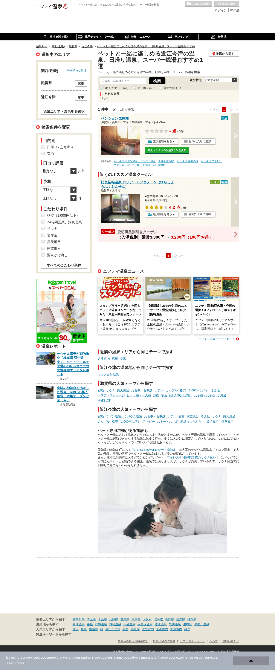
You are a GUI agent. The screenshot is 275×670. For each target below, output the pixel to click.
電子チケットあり (117, 88)
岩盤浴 (52, 235)
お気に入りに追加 (200, 141)
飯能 (125, 629)
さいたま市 (112, 629)
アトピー (149, 421)
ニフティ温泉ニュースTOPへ (217, 338)
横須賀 (93, 629)
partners (87, 657)
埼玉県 (91, 619)
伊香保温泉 (145, 624)
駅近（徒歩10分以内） (176, 395)
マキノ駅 (119, 165)
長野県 (169, 619)
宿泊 (101, 390)
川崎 (84, 629)
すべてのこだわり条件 (64, 265)
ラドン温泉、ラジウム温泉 (124, 416)
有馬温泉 (101, 624)
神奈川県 (79, 619)
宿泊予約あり (172, 88)
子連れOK (104, 400)
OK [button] (251, 660)
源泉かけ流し (57, 255)
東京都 (136, 619)
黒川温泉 (175, 624)
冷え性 (215, 390)
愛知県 (180, 619)
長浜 (123, 358)
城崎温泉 (115, 624)
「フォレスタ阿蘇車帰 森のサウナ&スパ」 (192, 457)
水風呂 (221, 395)
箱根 (90, 624)
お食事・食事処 (141, 390)
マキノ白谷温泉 (108, 374)
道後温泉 (161, 624)
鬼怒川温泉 (201, 624)
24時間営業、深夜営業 (64, 222)
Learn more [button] (15, 663)
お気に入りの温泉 (198, 4)
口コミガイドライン (192, 641)
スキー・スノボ (167, 421)
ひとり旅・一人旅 (139, 395)
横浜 (76, 629)
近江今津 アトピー (211, 161)
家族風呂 (193, 416)
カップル (172, 390)
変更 (81, 83)
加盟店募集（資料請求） (133, 641)
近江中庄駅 (133, 165)
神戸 (187, 629)
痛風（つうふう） (192, 421)
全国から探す (76, 70)
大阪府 (147, 619)
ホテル (158, 390)
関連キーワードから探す (54, 634)
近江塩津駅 (159, 165)
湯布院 (187, 624)
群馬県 (124, 619)
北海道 (158, 619)
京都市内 (162, 629)
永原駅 (146, 165)
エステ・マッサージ (111, 395)
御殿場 (135, 629)
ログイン (221, 10)
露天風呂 (123, 390)
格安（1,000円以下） (194, 390)
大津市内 (104, 358)
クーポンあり (146, 88)
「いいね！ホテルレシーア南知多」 (155, 449)
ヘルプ (213, 641)
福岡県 (191, 619)
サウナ (110, 390)
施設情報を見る (162, 141)
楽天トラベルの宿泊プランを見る (167, 150)
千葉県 (102, 619)
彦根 (115, 358)
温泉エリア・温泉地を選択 (64, 111)
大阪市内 (148, 629)
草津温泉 (79, 624)
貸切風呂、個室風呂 (220, 421)
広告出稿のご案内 (164, 641)
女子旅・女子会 (204, 395)
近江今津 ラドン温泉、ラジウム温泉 (135, 161)
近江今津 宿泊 (166, 161)
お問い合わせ (230, 641)
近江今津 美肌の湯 (187, 161)
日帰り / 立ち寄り (60, 147)
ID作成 (234, 10)
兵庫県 (113, 619)
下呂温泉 (129, 624)
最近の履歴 (226, 4)
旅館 (156, 395)
